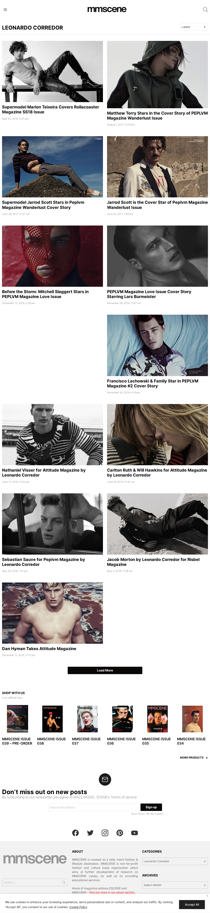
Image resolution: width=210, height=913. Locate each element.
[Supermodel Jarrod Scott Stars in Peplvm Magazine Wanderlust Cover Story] (52, 166)
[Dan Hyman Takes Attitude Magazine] (52, 613)
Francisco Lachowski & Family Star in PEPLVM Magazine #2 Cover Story (152, 383)
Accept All (192, 904)
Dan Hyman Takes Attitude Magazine (39, 648)
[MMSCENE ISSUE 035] (157, 719)
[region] (105, 903)
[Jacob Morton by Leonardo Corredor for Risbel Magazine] (157, 524)
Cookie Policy (78, 907)
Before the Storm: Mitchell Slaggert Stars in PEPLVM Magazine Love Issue (45, 294)
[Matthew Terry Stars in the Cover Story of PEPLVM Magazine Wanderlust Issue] (157, 74)
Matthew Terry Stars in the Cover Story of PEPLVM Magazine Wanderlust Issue (157, 116)
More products (192, 757)
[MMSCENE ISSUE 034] (192, 719)
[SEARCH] (205, 10)
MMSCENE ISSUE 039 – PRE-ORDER (17, 741)
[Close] (207, 896)
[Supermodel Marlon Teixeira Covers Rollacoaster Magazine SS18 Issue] (52, 71)
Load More (105, 670)
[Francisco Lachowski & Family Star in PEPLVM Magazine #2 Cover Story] (157, 345)
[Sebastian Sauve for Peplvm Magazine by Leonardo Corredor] (52, 524)
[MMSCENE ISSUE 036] (122, 719)
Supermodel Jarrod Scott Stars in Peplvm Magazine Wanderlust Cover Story (43, 205)
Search (64, 883)
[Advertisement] (52, 343)
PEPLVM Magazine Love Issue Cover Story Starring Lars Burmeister (149, 294)
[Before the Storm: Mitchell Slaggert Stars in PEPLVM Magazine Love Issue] (52, 256)
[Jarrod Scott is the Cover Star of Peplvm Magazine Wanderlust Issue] (157, 166)
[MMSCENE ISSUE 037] (87, 719)
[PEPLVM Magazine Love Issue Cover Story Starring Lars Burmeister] (157, 256)
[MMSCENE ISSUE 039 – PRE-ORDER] (17, 719)
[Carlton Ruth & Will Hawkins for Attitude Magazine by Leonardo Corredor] (157, 434)
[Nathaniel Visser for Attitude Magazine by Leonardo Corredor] (52, 434)
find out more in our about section (112, 892)
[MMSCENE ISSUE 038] (52, 719)
